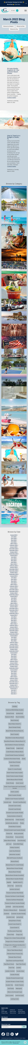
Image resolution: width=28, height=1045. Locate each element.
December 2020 (13, 628)
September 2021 (13, 613)
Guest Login (4, 1011)
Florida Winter (9, 837)
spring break (20, 917)
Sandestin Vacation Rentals (18, 913)
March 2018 (14, 676)
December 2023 (13, 569)
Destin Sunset (19, 783)
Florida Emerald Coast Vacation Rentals (14, 830)
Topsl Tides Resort (20, 964)
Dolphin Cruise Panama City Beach (15, 798)
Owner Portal (13, 1011)
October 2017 (13, 685)
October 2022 (13, 593)
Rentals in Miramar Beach (10, 910)
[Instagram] (8, 1034)
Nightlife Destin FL (18, 882)
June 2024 (14, 558)
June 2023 (14, 579)
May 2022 (13, 599)
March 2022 (14, 603)
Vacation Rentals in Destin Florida (14, 981)
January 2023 (13, 588)
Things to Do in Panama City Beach (15, 941)
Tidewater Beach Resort (15, 957)
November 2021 (13, 610)
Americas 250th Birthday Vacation (14, 710)
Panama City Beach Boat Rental (14, 892)
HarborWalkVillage (18, 844)
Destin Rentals (10, 783)
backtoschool (19, 713)
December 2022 (13, 589)
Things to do (19, 934)
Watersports (19, 988)
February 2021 (14, 625)
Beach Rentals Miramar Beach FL (14, 730)
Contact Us (12, 1009)
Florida (22, 823)
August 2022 (13, 596)
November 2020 (13, 630)
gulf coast (8, 844)
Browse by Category (8, 26)
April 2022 (13, 601)
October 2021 (13, 611)
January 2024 (13, 567)
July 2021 (13, 617)
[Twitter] (17, 1034)
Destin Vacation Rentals (15, 795)
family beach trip (9, 819)
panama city (19, 885)
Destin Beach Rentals (14, 762)
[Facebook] (3, 1034)
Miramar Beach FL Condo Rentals (14, 865)
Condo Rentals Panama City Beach (15, 755)
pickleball (8, 906)
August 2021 (13, 615)
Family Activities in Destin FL (14, 816)
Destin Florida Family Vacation (15, 772)
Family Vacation (20, 819)
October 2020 (13, 632)
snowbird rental (10, 917)
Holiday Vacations (14, 847)
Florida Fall (9, 833)
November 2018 (13, 664)
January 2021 (13, 627)
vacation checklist (9, 971)
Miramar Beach (15, 861)
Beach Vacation (15, 734)
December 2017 (13, 681)
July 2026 (13, 536)
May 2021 (13, 620)
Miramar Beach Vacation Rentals (14, 878)
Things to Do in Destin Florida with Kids (15, 938)
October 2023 (13, 572)
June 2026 (14, 538)
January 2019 (13, 663)
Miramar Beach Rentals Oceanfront (15, 875)
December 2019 (13, 646)
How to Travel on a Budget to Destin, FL (13, 137)
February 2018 (14, 678)
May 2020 (13, 640)
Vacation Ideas (20, 971)
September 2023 (13, 574)
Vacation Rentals (14, 974)
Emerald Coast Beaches (19, 802)
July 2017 (13, 690)
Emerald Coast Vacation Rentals (14, 812)
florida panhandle (18, 833)
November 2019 (13, 647)
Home (2, 1009)
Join (24, 1026)
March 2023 (14, 584)
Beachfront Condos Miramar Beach (15, 737)
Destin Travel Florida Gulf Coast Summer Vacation (14, 787)
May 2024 (13, 560)
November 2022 (13, 591)
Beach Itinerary (15, 720)
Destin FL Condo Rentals (14, 769)
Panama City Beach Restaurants (14, 899)
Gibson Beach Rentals (10, 840)
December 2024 (13, 548)
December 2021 (13, 608)
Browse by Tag (14, 29)
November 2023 (13, 570)
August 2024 (13, 555)
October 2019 (13, 649)
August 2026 (13, 535)
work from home (20, 995)
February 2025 (14, 545)
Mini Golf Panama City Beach (14, 858)
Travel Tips (11, 967)
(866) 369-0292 (21, 1013)
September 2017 (13, 686)
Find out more (16, 1043)
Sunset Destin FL (14, 927)
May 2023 (13, 581)
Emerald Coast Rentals (15, 809)
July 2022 (13, 598)
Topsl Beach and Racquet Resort (14, 960)
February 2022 (14, 605)
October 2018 (13, 666)
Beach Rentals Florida (14, 727)
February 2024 (14, 565)
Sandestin (6, 913)
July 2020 (13, 637)
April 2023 (13, 582)
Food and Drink (19, 837)
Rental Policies (21, 1011)
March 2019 (14, 659)
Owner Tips (10, 885)
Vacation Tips (9, 985)
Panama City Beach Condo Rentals (15, 896)
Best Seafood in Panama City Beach (14, 744)
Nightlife (9, 882)
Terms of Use (13, 1013)
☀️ (23, 2)
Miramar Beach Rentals (15, 871)
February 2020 (14, 642)
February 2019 (14, 661)
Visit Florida (11, 988)
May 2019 (13, 656)
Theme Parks (10, 934)
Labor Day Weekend (14, 851)
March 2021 (14, 623)
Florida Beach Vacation (15, 826)
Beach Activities (20, 717)
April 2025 (13, 541)
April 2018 (13, 675)
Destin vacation (15, 791)
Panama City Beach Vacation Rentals (14, 903)
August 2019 (13, 652)
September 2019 (13, 651)
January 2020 (13, 644)
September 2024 (13, 553)
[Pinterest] (12, 1034)
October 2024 (13, 552)
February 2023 (14, 586)
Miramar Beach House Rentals (15, 868)
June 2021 (14, 618)
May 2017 (13, 692)
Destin (23, 758)
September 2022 (13, 594)
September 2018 (13, 668)
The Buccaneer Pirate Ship (15, 931)
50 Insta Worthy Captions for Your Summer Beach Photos (13, 71)
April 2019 (13, 657)
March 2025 (14, 543)
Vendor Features (19, 985)
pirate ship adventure (18, 906)
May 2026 (13, 540)
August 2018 (13, 669)
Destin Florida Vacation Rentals (15, 776)
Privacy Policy (4, 1013)
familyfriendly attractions (12, 823)
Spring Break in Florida (15, 920)
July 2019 (13, 654)
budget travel (20, 748)
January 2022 (13, 606)
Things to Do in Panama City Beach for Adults (15, 945)
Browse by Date (20, 26)
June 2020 (14, 639)
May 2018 (13, 673)
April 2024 (13, 562)
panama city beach (15, 889)
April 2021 (13, 622)
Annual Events (10, 713)
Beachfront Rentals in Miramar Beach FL (14, 741)
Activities (14, 706)
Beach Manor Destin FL (15, 723)
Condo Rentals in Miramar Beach (14, 751)
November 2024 (13, 550)
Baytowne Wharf (9, 717)
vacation (18, 967)
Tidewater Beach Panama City (14, 953)
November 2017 (13, 683)
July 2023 (13, 577)
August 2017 (13, 688)
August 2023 (13, 576)
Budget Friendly (10, 748)
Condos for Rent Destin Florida (12, 758)
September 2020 (13, 634)
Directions (20, 1009)
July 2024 (13, 557)
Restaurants (22, 910)
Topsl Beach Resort (9, 964)
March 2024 (14, 564)
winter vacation (9, 995)
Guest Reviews (21, 840)
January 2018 (13, 680)
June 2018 (14, 671)
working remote (15, 999)
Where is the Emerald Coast (15, 992)
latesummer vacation (14, 854)
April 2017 (13, 693)
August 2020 (13, 635)
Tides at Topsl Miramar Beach (14, 950)
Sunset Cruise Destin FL (14, 924)
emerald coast (7, 802)
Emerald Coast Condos (15, 805)
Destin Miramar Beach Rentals (14, 779)
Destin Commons (14, 765)
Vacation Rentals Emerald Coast (14, 978)
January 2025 (13, 547)
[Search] (25, 1019)
